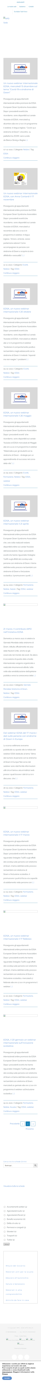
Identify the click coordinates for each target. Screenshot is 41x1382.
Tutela (11, 1240)
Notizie (26, 149)
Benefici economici (16, 1219)
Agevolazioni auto (15, 1211)
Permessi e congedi (16, 1227)
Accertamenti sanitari (17, 1207)
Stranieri (11, 1231)
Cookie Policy (22, 1336)
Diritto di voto (13, 1223)
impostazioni (7, 1372)
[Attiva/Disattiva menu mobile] (37, 18)
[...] (27, 140)
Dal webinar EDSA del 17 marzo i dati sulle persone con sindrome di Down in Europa (20, 736)
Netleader (24, 1348)
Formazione (8, 477)
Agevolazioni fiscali (16, 1215)
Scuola (13, 1107)
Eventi (25, 265)
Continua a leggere (11, 158)
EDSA (5, 154)
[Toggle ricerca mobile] (32, 18)
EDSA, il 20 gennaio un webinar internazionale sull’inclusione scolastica (19, 1043)
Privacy (17, 1336)
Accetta (7, 1378)
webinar (6, 481)
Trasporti (12, 1236)
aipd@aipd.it (20, 2)
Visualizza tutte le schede (14, 1186)
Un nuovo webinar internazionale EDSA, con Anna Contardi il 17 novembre (20, 196)
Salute (12, 589)
